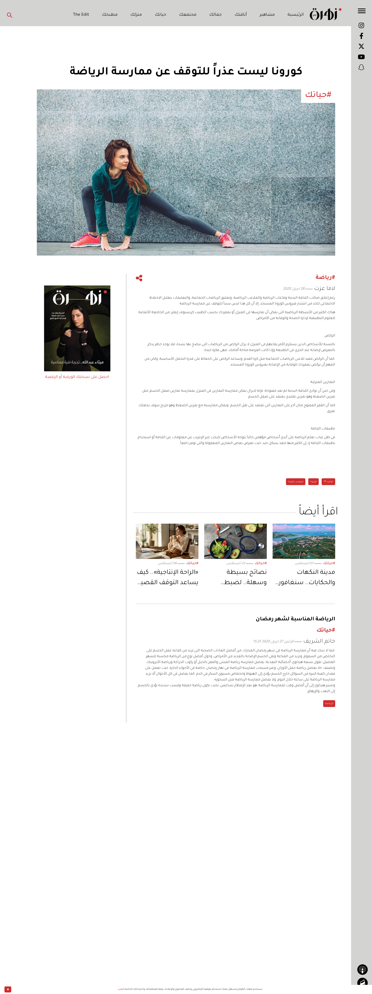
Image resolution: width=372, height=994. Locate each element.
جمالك (215, 15)
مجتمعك (187, 15)
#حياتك (329, 564)
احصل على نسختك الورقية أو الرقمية (77, 377)
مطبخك (110, 15)
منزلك (136, 15)
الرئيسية (296, 15)
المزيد (121, 989)
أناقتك (241, 15)
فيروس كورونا (295, 481)
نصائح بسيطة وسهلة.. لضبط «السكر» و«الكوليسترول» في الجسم (240, 578)
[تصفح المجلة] (362, 983)
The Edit (81, 15)
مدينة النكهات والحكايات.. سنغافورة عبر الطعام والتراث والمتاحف (305, 578)
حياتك (160, 15)
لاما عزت (324, 289)
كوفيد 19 (328, 481)
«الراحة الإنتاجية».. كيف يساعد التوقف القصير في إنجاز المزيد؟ (167, 578)
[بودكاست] (362, 969)
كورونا (313, 481)
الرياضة (329, 703)
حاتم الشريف (319, 642)
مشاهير (267, 15)
